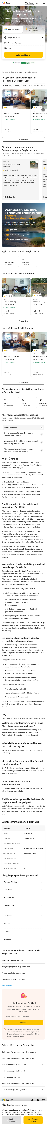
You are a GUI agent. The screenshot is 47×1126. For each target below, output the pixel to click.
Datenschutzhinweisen (34, 1114)
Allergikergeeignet (31, 72)
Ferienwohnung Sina (11, 302)
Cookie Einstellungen (12, 1120)
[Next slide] (43, 109)
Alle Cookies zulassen (33, 1120)
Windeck (6, 161)
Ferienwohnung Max (11, 113)
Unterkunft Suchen (23, 55)
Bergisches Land (16, 72)
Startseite (5, 72)
